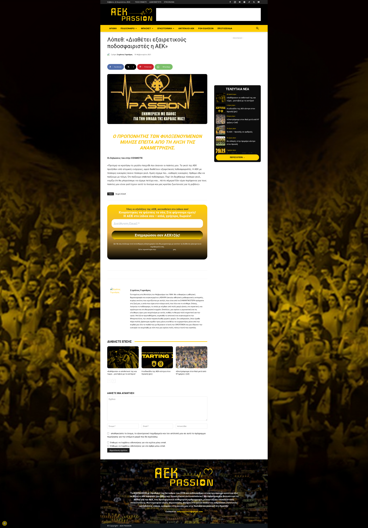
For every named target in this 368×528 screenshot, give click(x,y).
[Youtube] (258, 2)
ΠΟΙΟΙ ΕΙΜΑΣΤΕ (141, 2)
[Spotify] (244, 2)
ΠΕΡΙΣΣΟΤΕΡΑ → (237, 157)
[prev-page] (109, 381)
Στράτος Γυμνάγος (125, 54)
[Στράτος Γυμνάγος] (109, 54)
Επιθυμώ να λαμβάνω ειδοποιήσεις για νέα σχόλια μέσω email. (138, 442)
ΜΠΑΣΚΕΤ (146, 28)
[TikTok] (249, 2)
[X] (254, 2)
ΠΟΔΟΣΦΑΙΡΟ (128, 28)
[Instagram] (235, 2)
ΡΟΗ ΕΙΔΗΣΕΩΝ (205, 28)
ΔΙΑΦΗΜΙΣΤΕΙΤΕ (155, 2)
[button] (257, 28)
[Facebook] (230, 2)
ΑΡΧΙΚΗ (113, 28)
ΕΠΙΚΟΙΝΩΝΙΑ (169, 2)
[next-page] (113, 381)
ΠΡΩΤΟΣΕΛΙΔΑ (224, 28)
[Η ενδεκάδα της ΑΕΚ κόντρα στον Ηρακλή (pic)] (157, 357)
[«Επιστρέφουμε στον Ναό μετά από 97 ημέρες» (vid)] (191, 357)
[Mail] (239, 2)
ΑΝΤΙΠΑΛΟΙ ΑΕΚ (186, 28)
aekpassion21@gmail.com (190, 511)
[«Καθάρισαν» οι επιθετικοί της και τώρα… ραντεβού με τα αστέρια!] (123, 357)
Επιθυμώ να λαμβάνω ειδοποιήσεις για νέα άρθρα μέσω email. (137, 446)
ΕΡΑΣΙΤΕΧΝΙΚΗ (164, 28)
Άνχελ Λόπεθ (121, 194)
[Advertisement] (208, 14)
